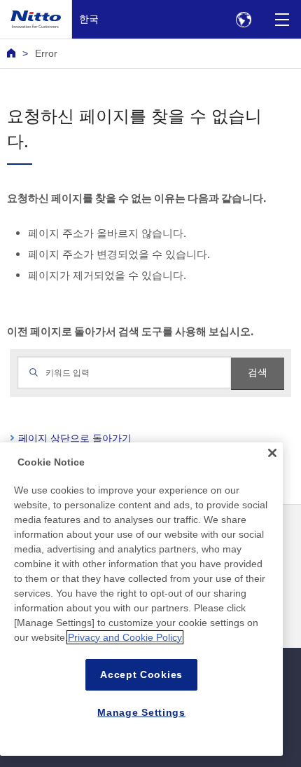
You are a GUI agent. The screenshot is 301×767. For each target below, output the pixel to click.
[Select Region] (243, 19)
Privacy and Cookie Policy (125, 637)
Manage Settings (141, 712)
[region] (141, 599)
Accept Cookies (141, 674)
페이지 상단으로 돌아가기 (75, 438)
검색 (257, 372)
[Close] (272, 452)
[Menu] (281, 19)
